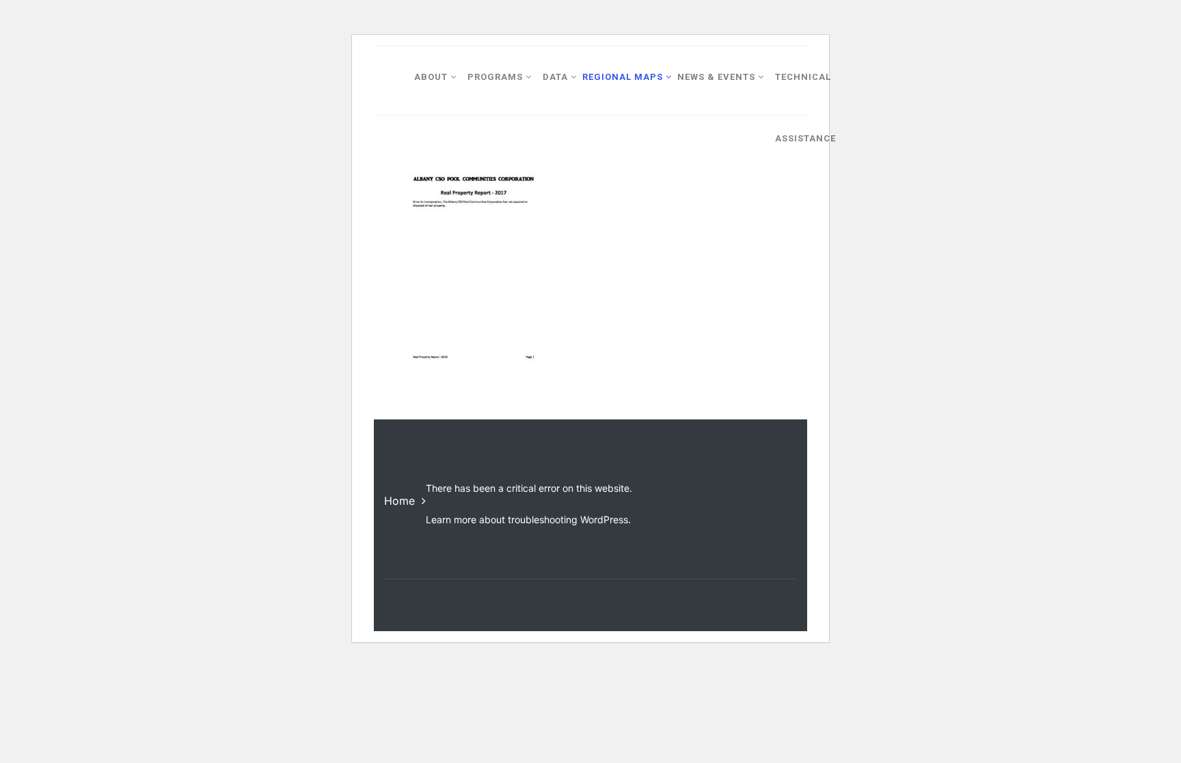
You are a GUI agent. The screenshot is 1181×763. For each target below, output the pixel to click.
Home (399, 501)
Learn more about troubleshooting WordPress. (528, 519)
